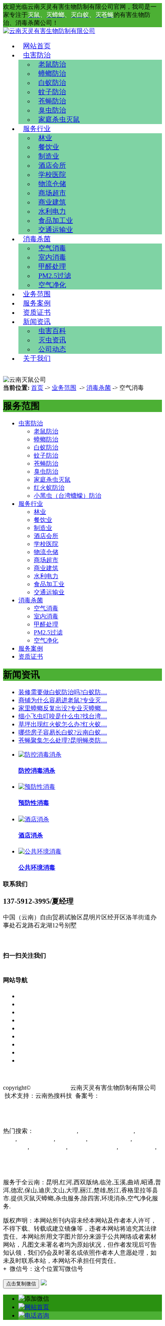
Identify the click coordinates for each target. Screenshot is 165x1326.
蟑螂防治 (52, 73)
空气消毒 (52, 248)
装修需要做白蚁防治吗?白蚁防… (62, 692)
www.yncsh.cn (50, 1087)
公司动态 (52, 349)
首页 (37, 387)
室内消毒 (52, 257)
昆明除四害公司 (55, 1131)
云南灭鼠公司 (35, 1139)
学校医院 (52, 174)
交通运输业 (55, 230)
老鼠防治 (52, 64)
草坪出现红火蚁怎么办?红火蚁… (62, 724)
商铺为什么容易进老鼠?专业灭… (62, 700)
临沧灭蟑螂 (70, 1139)
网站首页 (37, 46)
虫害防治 (37, 55)
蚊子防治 (52, 92)
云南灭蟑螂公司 (108, 1139)
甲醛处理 (52, 266)
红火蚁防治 (49, 487)
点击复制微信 (21, 1284)
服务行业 (37, 128)
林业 (45, 138)
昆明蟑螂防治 (136, 1147)
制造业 (48, 156)
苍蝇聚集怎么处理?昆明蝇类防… (62, 740)
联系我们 (30, 1060)
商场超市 (52, 193)
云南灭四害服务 (24, 1155)
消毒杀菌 (37, 239)
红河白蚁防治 (47, 1147)
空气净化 (52, 285)
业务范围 (37, 294)
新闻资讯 (37, 321)
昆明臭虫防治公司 (92, 1147)
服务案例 (37, 303)
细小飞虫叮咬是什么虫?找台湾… (62, 716)
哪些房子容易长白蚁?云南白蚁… (62, 732)
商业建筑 (52, 202)
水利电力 (52, 211)
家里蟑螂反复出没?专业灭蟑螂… (62, 708)
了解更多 (15, 939)
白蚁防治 (52, 83)
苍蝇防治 (52, 101)
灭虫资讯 (52, 340)
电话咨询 (37, 1315)
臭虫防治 (52, 110)
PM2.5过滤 (54, 276)
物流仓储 (52, 184)
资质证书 (37, 312)
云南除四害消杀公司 (106, 1131)
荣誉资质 (30, 1036)
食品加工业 (55, 220)
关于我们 (37, 358)
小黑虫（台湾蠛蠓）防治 (67, 495)
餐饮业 (48, 147)
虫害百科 (52, 331)
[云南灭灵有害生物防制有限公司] (49, 31)
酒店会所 (52, 165)
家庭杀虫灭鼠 (59, 119)
